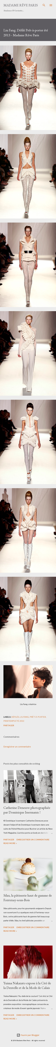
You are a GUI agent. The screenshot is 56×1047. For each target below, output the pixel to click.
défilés (15, 717)
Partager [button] (8, 725)
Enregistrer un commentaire (17, 746)
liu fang (24, 717)
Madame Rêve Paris (20, 5)
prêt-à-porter (38, 717)
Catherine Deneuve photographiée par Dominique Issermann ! (26, 809)
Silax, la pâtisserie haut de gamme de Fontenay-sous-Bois (27, 897)
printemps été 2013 (13, 721)
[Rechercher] (44, 5)
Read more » (10, 843)
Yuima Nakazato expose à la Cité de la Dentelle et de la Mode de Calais (27, 985)
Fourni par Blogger (29, 1035)
